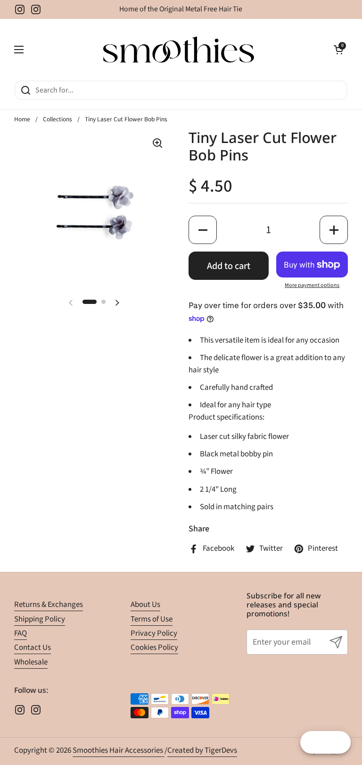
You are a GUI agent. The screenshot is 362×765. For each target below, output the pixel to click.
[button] (338, 49)
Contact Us (32, 647)
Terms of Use (152, 619)
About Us (145, 604)
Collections (57, 119)
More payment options (312, 285)
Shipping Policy (39, 619)
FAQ (20, 633)
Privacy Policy (154, 633)
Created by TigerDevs (202, 750)
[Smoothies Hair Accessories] (178, 49)
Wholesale (31, 662)
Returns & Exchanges (48, 604)
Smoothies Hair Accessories (119, 750)
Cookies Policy (154, 647)
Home (22, 119)
